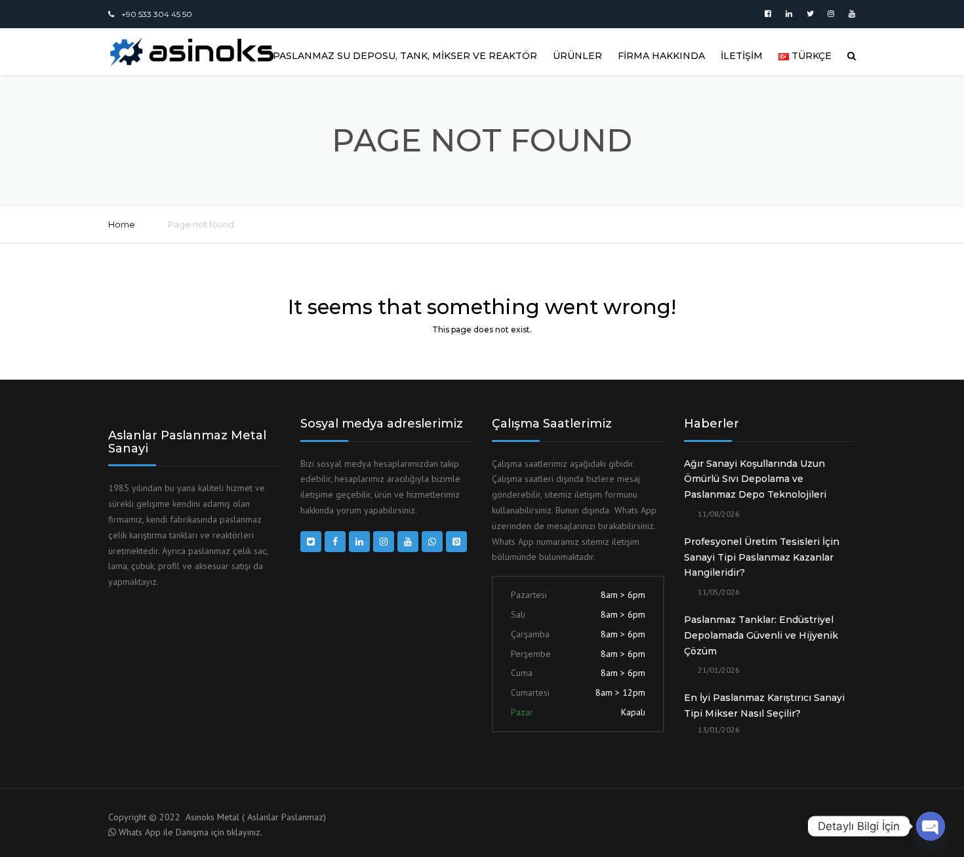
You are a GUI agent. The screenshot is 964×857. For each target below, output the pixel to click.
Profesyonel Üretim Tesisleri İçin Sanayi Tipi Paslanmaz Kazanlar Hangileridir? (761, 557)
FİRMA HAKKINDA (661, 56)
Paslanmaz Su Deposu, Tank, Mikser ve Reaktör (405, 56)
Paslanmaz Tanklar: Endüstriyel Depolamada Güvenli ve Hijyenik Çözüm (761, 635)
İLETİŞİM (742, 56)
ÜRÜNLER (577, 56)
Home (121, 224)
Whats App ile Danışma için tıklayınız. (190, 832)
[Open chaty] (930, 826)
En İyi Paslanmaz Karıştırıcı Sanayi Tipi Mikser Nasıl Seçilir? (764, 705)
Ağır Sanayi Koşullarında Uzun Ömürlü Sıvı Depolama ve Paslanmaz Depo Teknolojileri (755, 479)
